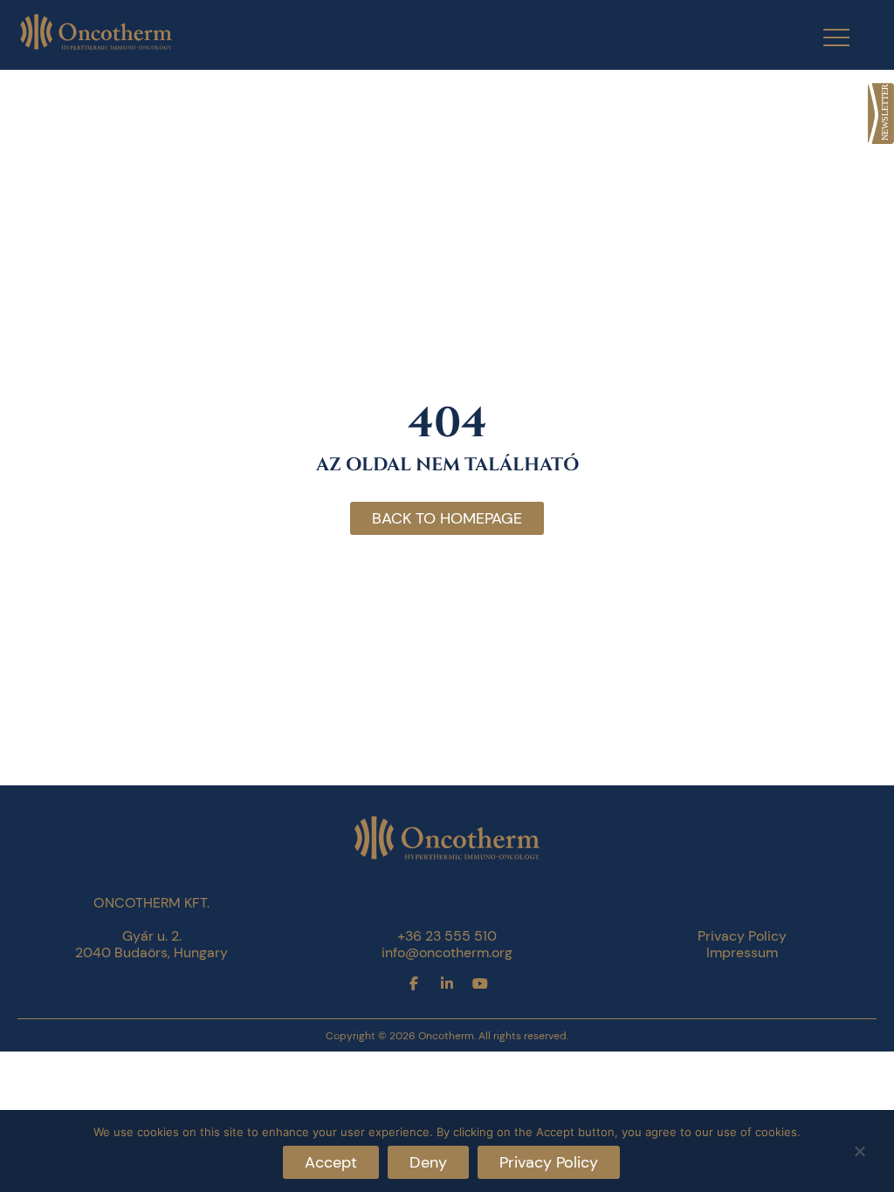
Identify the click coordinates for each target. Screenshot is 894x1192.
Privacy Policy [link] (742, 936)
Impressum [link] (742, 952)
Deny (428, 1162)
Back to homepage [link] (447, 518)
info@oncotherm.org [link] (447, 952)
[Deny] (859, 1148)
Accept (331, 1162)
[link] (881, 113)
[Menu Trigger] (825, 37)
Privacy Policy (548, 1162)
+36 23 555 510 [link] (447, 936)
